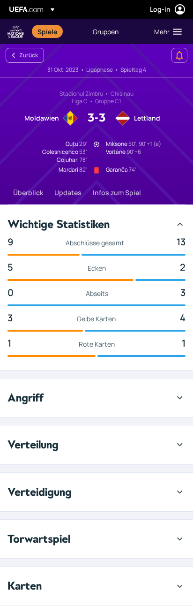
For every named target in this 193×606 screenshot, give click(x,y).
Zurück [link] (28, 55)
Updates (68, 192)
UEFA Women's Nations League (15, 31)
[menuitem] (57, 31)
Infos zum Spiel (117, 192)
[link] (47, 31)
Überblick (28, 192)
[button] (166, 31)
